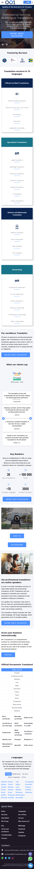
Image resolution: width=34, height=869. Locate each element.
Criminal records (17, 676)
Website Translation (17, 232)
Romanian (28, 784)
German (10, 790)
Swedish (28, 790)
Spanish (28, 787)
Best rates (17, 121)
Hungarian (11, 795)
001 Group (4, 821)
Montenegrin (20, 795)
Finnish (10, 782)
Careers (21, 818)
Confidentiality (6, 835)
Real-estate (17, 704)
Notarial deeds (17, 708)
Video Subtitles (17, 246)
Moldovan (19, 792)
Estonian (4, 797)
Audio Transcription (17, 239)
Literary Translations (17, 201)
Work (17, 698)
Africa (24, 777)
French (10, 784)
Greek (10, 792)
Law (17, 682)
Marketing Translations (17, 167)
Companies (17, 701)
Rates (3, 811)
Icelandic (11, 797)
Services (4, 814)
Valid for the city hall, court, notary (17, 107)
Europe (8, 774)
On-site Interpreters (17, 294)
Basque (3, 784)
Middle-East (16, 774)
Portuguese (29, 782)
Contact (4, 838)
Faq (2, 826)
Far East (25, 774)
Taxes (17, 695)
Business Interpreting (17, 308)
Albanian (4, 782)
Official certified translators (17, 101)
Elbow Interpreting (17, 321)
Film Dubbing (17, 253)
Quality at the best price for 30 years (17, 7)
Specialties (5, 818)
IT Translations (17, 194)
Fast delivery (17, 114)
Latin (17, 787)
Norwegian (19, 797)
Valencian (28, 792)
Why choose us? (24, 821)
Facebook (21, 829)
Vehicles (17, 679)
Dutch (3, 792)
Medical (17, 711)
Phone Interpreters (17, 301)
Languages (22, 811)
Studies (17, 673)
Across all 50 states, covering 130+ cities (19, 850)
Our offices (22, 814)
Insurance (17, 689)
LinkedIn (21, 832)
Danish (3, 790)
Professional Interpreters (17, 287)
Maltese (18, 790)
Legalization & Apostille (17, 128)
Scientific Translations (17, 180)
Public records (17, 670)
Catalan (3, 787)
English (3, 795)
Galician (10, 787)
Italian (18, 784)
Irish (17, 782)
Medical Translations (17, 187)
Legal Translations (17, 160)
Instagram (21, 836)
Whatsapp (21, 826)
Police (17, 692)
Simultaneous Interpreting (17, 314)
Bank (17, 685)
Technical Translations (17, 174)
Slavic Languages (14, 777)
